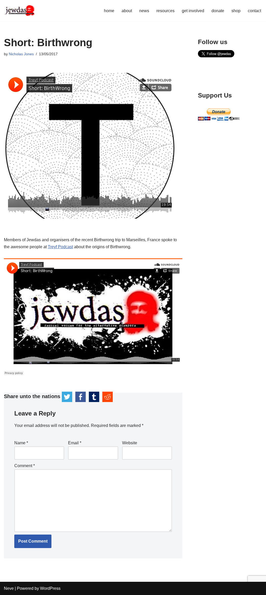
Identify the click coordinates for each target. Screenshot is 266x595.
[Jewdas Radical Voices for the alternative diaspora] (19, 11)
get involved (193, 11)
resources (165, 11)
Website (129, 443)
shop (236, 11)
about (127, 11)
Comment (24, 465)
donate (217, 11)
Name (21, 443)
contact (254, 11)
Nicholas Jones (21, 54)
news (144, 11)
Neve (9, 588)
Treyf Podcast (60, 247)
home (109, 11)
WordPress (50, 588)
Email (74, 443)
